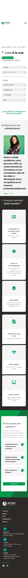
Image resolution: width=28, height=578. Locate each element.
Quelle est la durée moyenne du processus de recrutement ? (12, 459)
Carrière (8, 47)
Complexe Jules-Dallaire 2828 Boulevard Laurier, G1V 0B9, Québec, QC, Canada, (11, 556)
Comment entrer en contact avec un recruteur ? (11, 446)
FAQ (4, 516)
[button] (25, 23)
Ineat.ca (5, 522)
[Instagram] (7, 566)
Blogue (5, 514)
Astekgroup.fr (7, 519)
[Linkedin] (3, 566)
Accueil (3, 47)
